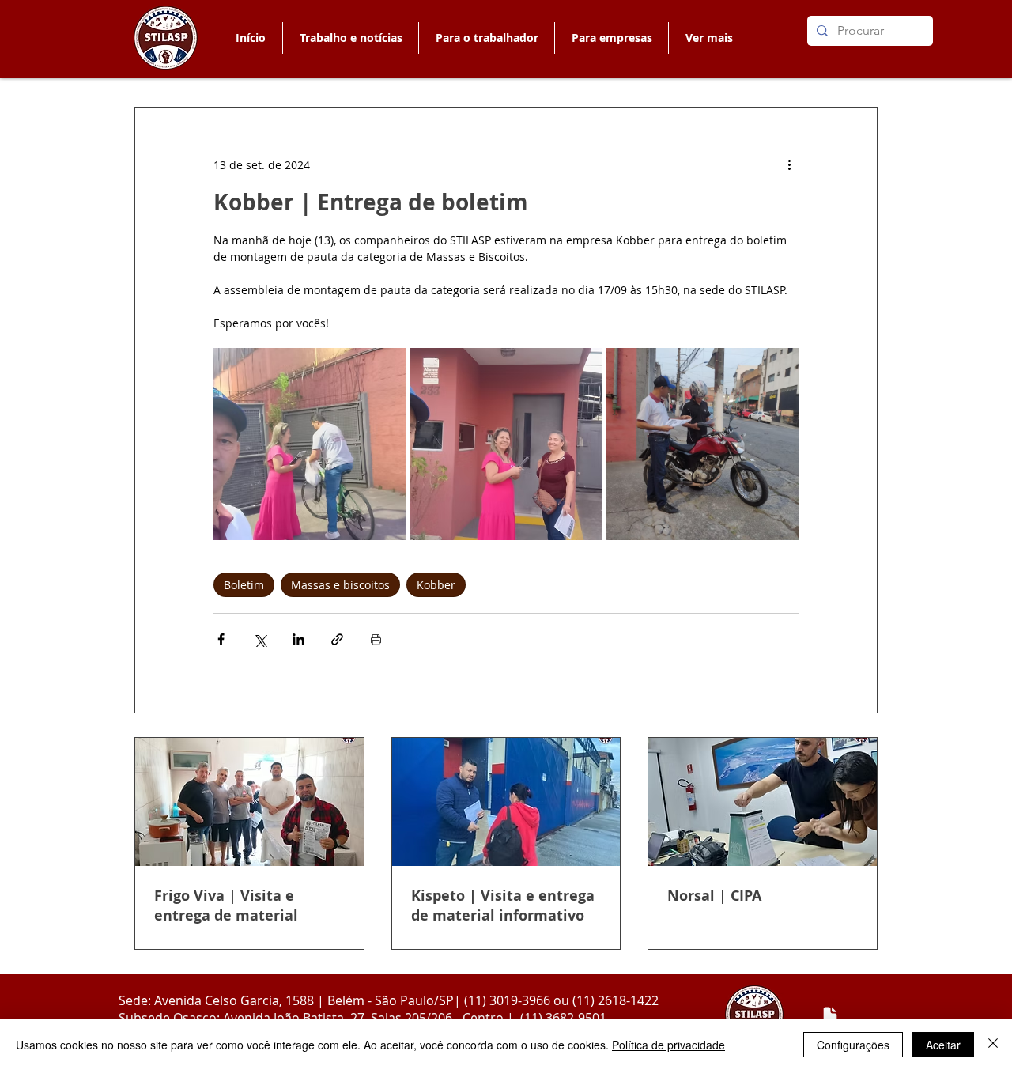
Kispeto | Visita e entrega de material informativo (503, 905)
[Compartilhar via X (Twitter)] (259, 639)
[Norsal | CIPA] (762, 802)
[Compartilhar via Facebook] (220, 639)
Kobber (436, 584)
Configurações (853, 1045)
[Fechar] (993, 1044)
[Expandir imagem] (309, 444)
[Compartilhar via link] (337, 639)
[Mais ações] (789, 164)
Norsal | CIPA (714, 896)
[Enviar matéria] (830, 1015)
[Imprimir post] (375, 639)
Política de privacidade (668, 1045)
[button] (486, 38)
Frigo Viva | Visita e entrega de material (226, 905)
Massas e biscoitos (340, 584)
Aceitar (943, 1045)
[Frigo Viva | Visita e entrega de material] (249, 802)
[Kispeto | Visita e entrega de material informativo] (506, 802)
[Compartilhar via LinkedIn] (298, 639)
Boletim (244, 584)
